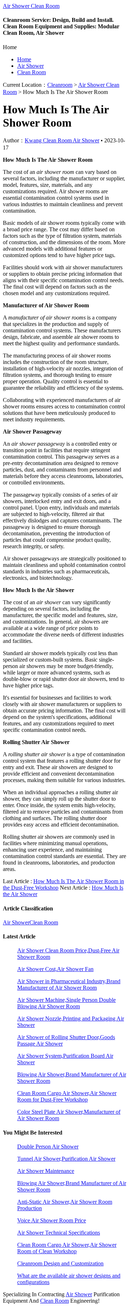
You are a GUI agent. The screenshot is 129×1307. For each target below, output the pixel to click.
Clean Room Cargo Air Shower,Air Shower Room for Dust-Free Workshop (66, 1096)
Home (24, 59)
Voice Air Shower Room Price (51, 1220)
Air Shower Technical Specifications (58, 1233)
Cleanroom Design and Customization (60, 1263)
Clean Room (31, 72)
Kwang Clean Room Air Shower (62, 140)
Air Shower (30, 66)
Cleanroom (59, 85)
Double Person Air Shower (47, 1146)
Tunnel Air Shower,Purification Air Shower (66, 1159)
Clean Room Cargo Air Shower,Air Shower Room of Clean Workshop (66, 1248)
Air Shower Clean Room (31, 6)
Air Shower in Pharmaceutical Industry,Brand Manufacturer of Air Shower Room (68, 984)
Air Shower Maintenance (45, 1171)
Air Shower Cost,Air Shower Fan (55, 969)
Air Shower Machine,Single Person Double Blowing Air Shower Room (66, 1003)
